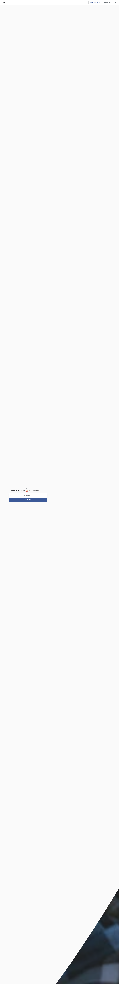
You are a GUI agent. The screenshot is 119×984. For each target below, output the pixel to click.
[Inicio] (3, 2)
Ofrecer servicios (95, 2)
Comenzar (28, 499)
